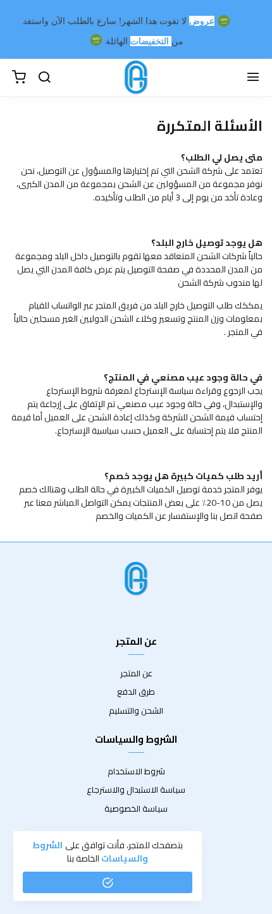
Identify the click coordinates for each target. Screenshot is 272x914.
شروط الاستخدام (136, 771)
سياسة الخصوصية (136, 809)
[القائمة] (253, 77)
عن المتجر (136, 673)
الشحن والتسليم (136, 711)
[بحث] (44, 77)
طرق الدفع (136, 692)
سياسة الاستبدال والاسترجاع (136, 790)
